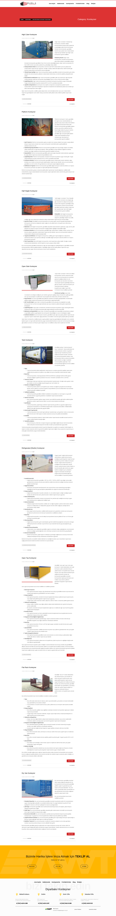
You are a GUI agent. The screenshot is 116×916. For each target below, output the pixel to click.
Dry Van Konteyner (28, 773)
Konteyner (29, 103)
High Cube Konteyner (29, 34)
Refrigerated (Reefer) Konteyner (33, 448)
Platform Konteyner (28, 112)
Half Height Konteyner (29, 191)
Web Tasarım (55, 908)
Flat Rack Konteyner (29, 667)
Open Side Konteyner (29, 266)
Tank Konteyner (27, 340)
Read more (70, 99)
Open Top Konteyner (29, 558)
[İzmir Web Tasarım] (48, 909)
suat (33, 38)
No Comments (72, 104)
